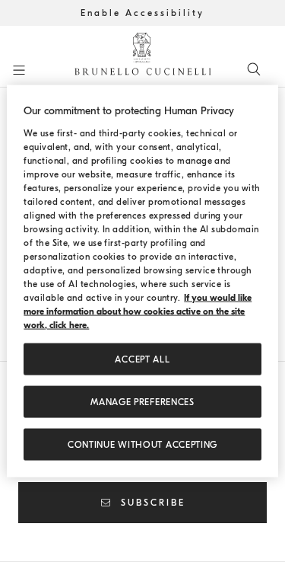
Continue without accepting (142, 444)
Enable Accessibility (142, 13)
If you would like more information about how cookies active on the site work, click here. (138, 311)
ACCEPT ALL (142, 358)
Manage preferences (142, 401)
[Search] (253, 68)
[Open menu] (19, 70)
